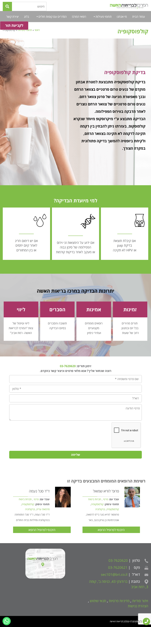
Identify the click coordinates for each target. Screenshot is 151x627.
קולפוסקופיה (97, 504)
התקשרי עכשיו (132, 621)
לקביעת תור (14, 25)
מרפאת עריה (43, 509)
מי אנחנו (122, 17)
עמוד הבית (138, 17)
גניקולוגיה (100, 509)
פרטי (105, 499)
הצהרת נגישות (138, 606)
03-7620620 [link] (68, 366)
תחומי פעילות (104, 17)
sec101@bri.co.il (114, 574)
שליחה (75, 455)
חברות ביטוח (94, 499)
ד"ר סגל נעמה (39, 491)
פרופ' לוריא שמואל (106, 491)
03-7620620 (118, 560)
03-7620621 (117, 567)
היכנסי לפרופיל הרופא (111, 530)
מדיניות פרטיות (119, 600)
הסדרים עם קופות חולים (52, 17)
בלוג (26, 17)
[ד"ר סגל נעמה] (63, 497)
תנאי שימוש (98, 600)
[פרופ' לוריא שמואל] (132, 497)
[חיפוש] (7, 6)
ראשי (37, 30)
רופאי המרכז (79, 17)
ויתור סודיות (140, 600)
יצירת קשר (12, 17)
